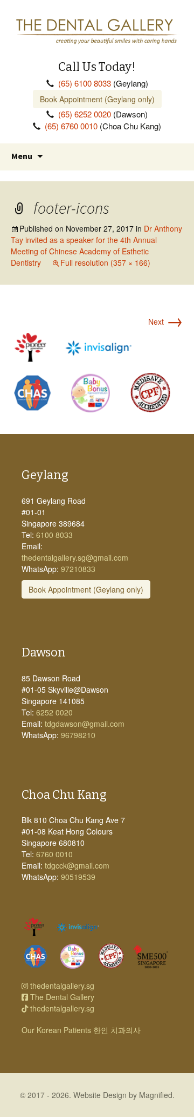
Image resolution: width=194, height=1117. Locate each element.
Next (165, 321)
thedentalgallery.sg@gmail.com (75, 557)
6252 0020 (54, 712)
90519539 (78, 876)
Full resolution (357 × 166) (105, 262)
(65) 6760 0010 (71, 126)
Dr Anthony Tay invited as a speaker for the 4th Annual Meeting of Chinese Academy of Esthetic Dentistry (96, 245)
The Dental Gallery (61, 996)
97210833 (78, 568)
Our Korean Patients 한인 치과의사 (81, 1029)
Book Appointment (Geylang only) (97, 99)
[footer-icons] (97, 371)
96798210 (78, 735)
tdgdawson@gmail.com (84, 723)
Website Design (100, 1094)
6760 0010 (54, 854)
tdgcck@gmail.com (77, 865)
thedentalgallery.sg (61, 985)
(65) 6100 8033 (84, 83)
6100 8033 (54, 534)
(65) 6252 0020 (84, 114)
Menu (21, 155)
